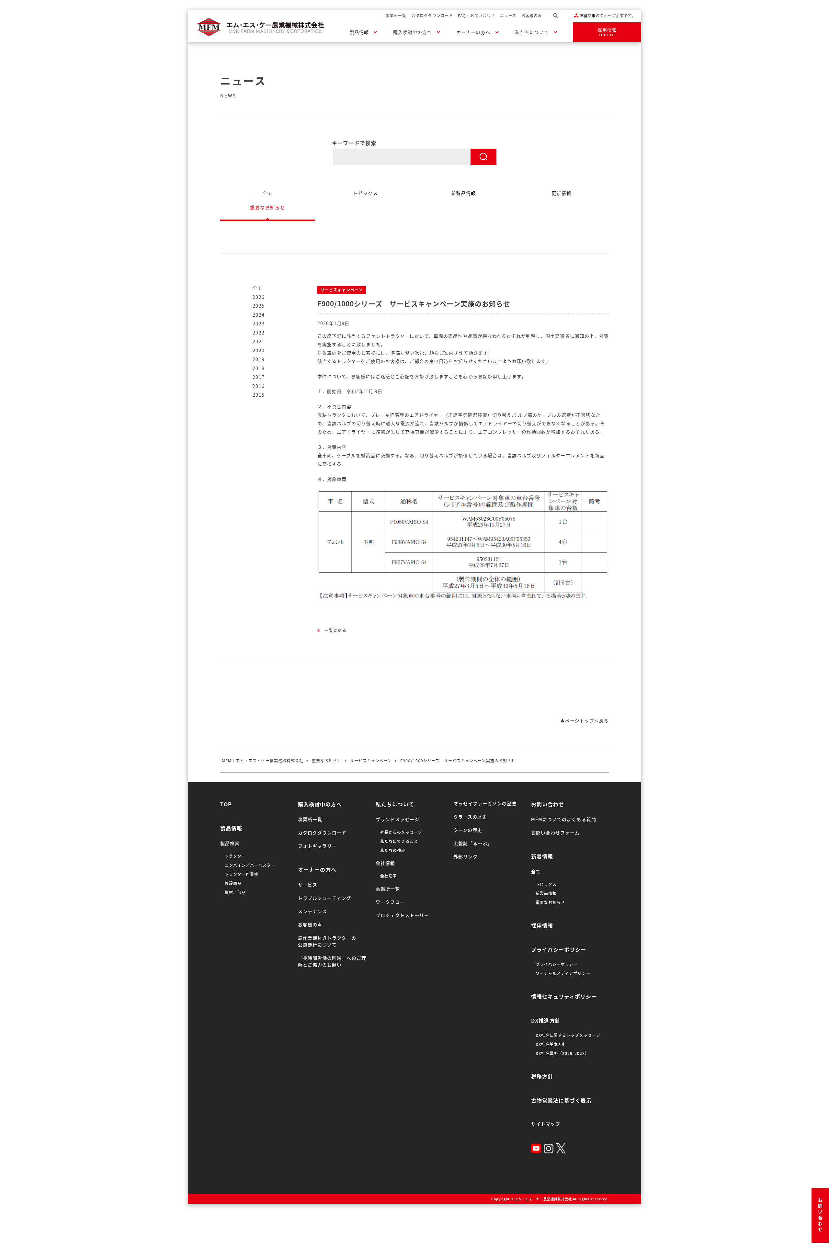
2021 (259, 341)
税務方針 (542, 1076)
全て (258, 288)
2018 (259, 368)
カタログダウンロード (432, 15)
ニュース (508, 15)
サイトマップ (545, 1123)
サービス (307, 884)
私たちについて (532, 32)
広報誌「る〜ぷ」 (472, 843)
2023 (259, 323)
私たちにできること (399, 841)
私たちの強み (392, 850)
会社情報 (385, 863)
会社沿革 (388, 876)
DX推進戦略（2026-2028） (562, 1053)
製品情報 (359, 32)
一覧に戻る (335, 630)
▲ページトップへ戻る (584, 720)
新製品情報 (546, 893)
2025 (259, 305)
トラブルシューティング (324, 898)
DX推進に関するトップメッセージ (568, 1035)
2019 (259, 359)
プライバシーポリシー (558, 949)
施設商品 (233, 883)
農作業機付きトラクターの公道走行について (327, 941)
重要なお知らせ (550, 902)
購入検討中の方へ (412, 32)
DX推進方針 (546, 1020)
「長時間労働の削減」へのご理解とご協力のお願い (332, 961)
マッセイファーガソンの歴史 (485, 803)
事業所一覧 (396, 15)
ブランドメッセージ (397, 819)
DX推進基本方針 (551, 1044)
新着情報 (542, 856)
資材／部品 (235, 892)
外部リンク (465, 856)
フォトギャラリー (317, 846)
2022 (259, 332)
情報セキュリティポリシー (564, 996)
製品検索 (230, 843)
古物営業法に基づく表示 (561, 1100)
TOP (226, 804)
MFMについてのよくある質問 (563, 819)
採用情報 (542, 925)
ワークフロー (390, 902)
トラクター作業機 (241, 874)
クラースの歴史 (470, 816)
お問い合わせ (820, 1215)
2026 (259, 297)
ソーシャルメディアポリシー (563, 973)
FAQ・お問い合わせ (476, 15)
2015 (259, 394)
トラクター (235, 856)
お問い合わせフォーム (555, 832)
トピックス (546, 884)
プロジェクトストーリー (402, 915)
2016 (259, 386)
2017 (259, 377)
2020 (259, 350)
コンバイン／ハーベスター (250, 865)
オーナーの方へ (473, 32)
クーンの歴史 (467, 830)
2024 (259, 315)
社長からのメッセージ (401, 832)
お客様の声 (531, 15)
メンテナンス (312, 911)
